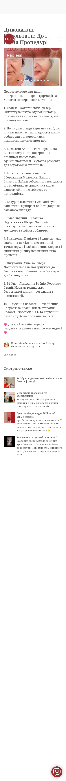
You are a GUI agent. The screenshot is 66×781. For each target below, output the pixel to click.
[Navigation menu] (59, 39)
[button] (51, 39)
